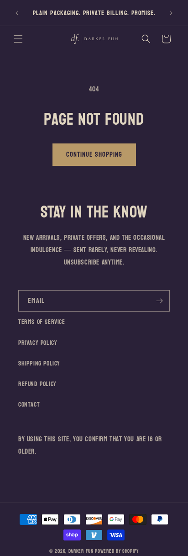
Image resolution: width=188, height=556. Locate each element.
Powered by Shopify (117, 551)
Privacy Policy (37, 343)
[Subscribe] (159, 301)
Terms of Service (41, 322)
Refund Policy (37, 384)
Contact (29, 404)
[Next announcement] (171, 13)
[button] (18, 39)
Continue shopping (94, 154)
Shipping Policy (39, 363)
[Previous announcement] (17, 13)
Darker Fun (81, 551)
